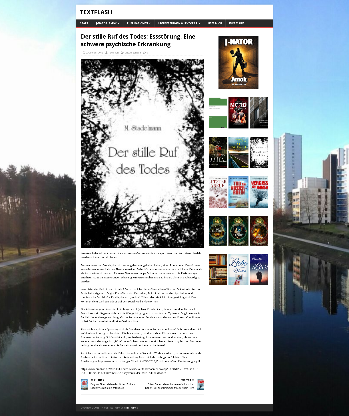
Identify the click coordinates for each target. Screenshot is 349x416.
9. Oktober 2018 (94, 52)
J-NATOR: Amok (106, 23)
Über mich (215, 23)
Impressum (236, 23)
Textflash (113, 52)
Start (84, 23)
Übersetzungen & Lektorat (177, 23)
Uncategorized (133, 52)
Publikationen (137, 23)
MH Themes (131, 407)
